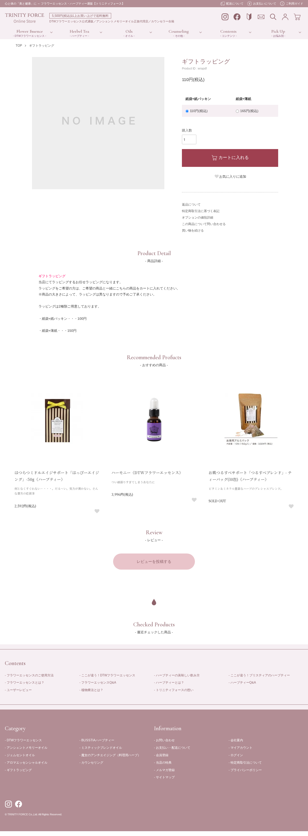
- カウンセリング (91, 762)
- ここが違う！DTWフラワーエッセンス (107, 675)
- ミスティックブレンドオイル (100, 747)
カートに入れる (233, 157)
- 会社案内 (236, 740)
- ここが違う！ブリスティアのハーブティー (259, 675)
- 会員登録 (161, 755)
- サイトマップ (164, 777)
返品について (191, 204)
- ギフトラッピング (18, 770)
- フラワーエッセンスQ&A (97, 682)
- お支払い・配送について (172, 747)
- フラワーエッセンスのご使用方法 (29, 675)
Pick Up (278, 31)
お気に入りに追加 (232, 176)
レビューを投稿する (154, 561)
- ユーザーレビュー (18, 690)
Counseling (179, 31)
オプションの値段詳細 (197, 217)
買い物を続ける (193, 230)
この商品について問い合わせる (204, 224)
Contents (228, 31)
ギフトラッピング (41, 45)
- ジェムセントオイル (20, 755)
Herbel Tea (79, 31)
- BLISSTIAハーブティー (96, 740)
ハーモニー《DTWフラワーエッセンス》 (147, 472)
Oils (129, 31)
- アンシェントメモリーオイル (26, 747)
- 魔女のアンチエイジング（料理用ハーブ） (110, 755)
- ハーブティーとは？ (169, 682)
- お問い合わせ (164, 740)
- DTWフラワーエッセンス (23, 740)
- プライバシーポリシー (245, 770)
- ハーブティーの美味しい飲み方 (177, 675)
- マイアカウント (240, 747)
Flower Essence (29, 31)
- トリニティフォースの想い (173, 690)
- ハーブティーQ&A (242, 682)
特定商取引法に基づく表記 (200, 211)
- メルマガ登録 (164, 770)
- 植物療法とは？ (91, 690)
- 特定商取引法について (245, 762)
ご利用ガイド (294, 3)
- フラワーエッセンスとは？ (24, 682)
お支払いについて (264, 3)
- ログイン (236, 755)
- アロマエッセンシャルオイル (26, 762)
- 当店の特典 (163, 762)
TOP (19, 45)
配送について (235, 3)
